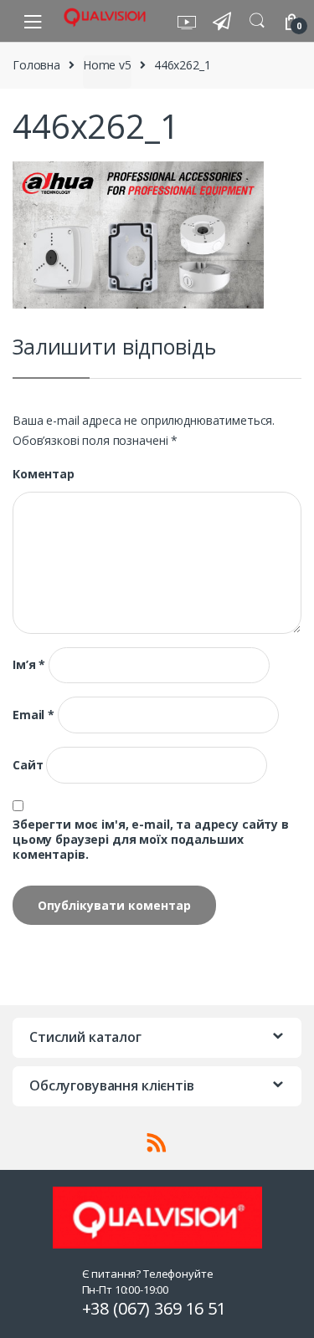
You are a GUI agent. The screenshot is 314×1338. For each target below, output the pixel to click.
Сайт (28, 765)
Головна (36, 65)
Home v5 (107, 65)
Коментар (44, 474)
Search (257, 21)
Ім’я (29, 664)
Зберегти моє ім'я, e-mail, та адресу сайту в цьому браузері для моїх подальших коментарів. (151, 839)
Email (33, 715)
